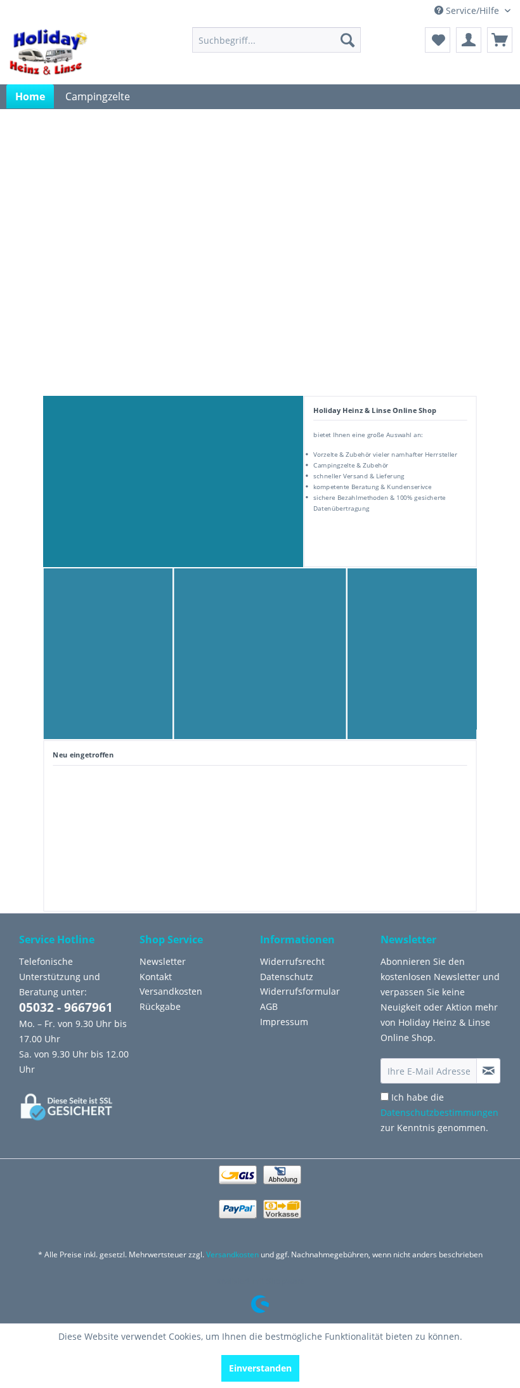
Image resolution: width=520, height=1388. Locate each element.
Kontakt (156, 977)
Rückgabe (160, 1006)
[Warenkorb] (499, 40)
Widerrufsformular (300, 991)
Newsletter (163, 961)
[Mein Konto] (468, 40)
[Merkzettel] (437, 40)
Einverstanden (260, 1368)
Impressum (284, 1022)
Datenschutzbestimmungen (439, 1112)
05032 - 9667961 (66, 1007)
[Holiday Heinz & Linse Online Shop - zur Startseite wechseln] (48, 52)
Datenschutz (286, 977)
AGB (269, 1006)
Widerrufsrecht (292, 961)
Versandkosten (171, 991)
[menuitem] (276, 40)
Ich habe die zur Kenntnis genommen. (439, 1112)
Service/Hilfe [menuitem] (472, 10)
